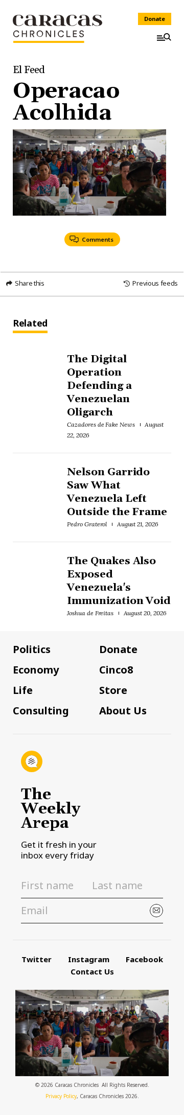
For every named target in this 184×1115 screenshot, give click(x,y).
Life (23, 690)
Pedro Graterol (87, 524)
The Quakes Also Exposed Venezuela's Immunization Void (119, 581)
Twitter (36, 959)
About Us (123, 711)
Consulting (41, 711)
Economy (36, 670)
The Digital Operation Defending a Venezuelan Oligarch (99, 386)
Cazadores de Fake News (101, 424)
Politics (32, 649)
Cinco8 (116, 670)
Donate (154, 18)
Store (113, 690)
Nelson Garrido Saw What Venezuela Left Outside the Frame (117, 492)
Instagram (88, 959)
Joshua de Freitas (90, 613)
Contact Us (92, 971)
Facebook (144, 959)
